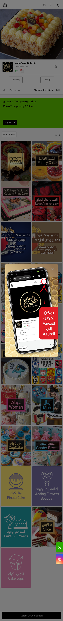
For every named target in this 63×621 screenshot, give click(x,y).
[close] (52, 269)
